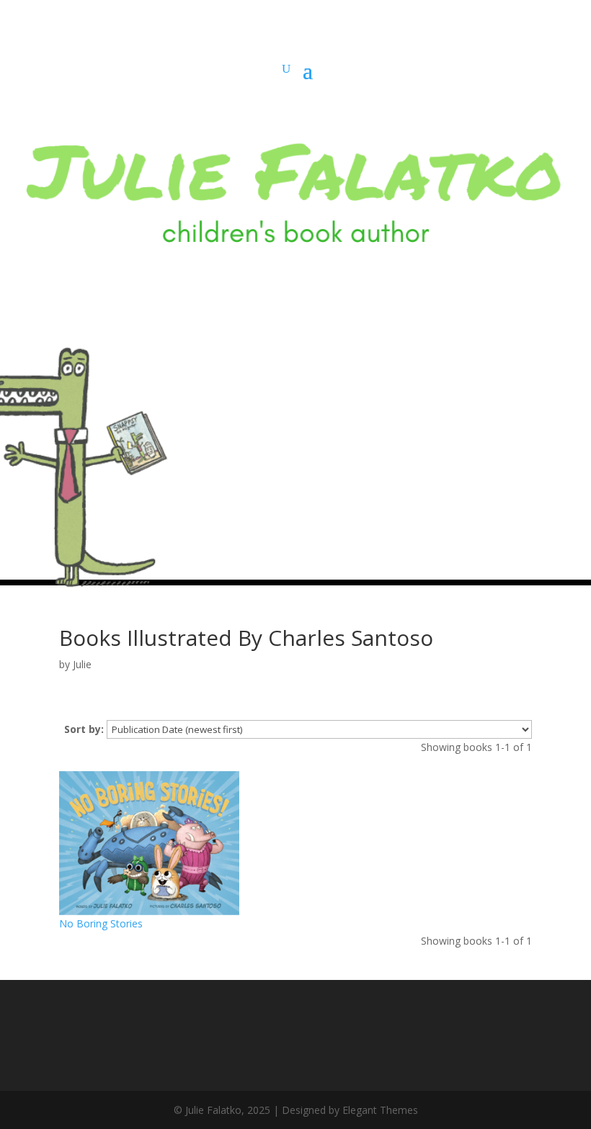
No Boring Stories (101, 923)
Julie (82, 664)
